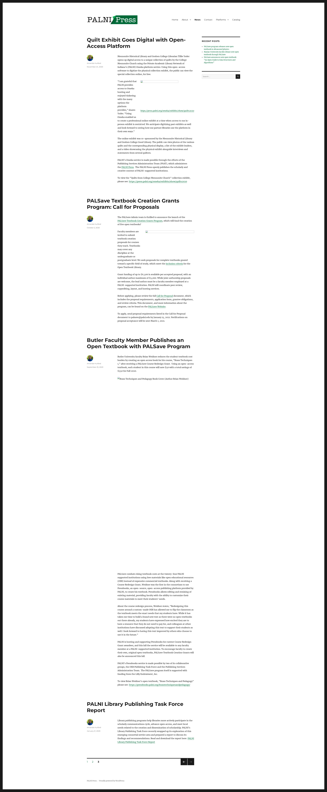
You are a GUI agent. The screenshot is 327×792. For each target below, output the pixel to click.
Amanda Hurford (94, 63)
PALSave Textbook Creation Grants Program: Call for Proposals (133, 204)
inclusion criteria (174, 263)
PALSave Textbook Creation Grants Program (140, 220)
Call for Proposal (164, 296)
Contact (208, 20)
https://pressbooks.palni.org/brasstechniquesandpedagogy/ (159, 684)
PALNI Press (127, 167)
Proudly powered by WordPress (111, 781)
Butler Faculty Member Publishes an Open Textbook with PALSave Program (138, 343)
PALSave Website (157, 306)
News (198, 20)
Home (175, 20)
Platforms (221, 20)
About (185, 20)
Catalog (236, 20)
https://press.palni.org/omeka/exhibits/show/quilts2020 (167, 110)
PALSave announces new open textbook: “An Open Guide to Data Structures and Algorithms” (220, 60)
